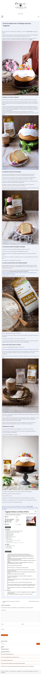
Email (22, 624)
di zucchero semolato (11, 536)
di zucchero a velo (11, 545)
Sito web (2, 629)
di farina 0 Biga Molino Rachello (13, 532)
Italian (17, 516)
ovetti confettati (9, 548)
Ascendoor (31, 671)
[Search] (38, 16)
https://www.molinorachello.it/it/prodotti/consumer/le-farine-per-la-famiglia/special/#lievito (20, 349)
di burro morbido (11, 534)
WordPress (3, 672)
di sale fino (9, 537)
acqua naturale (8, 546)
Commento (3, 610)
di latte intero (10, 535)
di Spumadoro (10, 541)
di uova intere (10, 533)
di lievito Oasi (10, 539)
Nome (2, 624)
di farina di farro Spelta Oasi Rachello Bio (15, 530)
